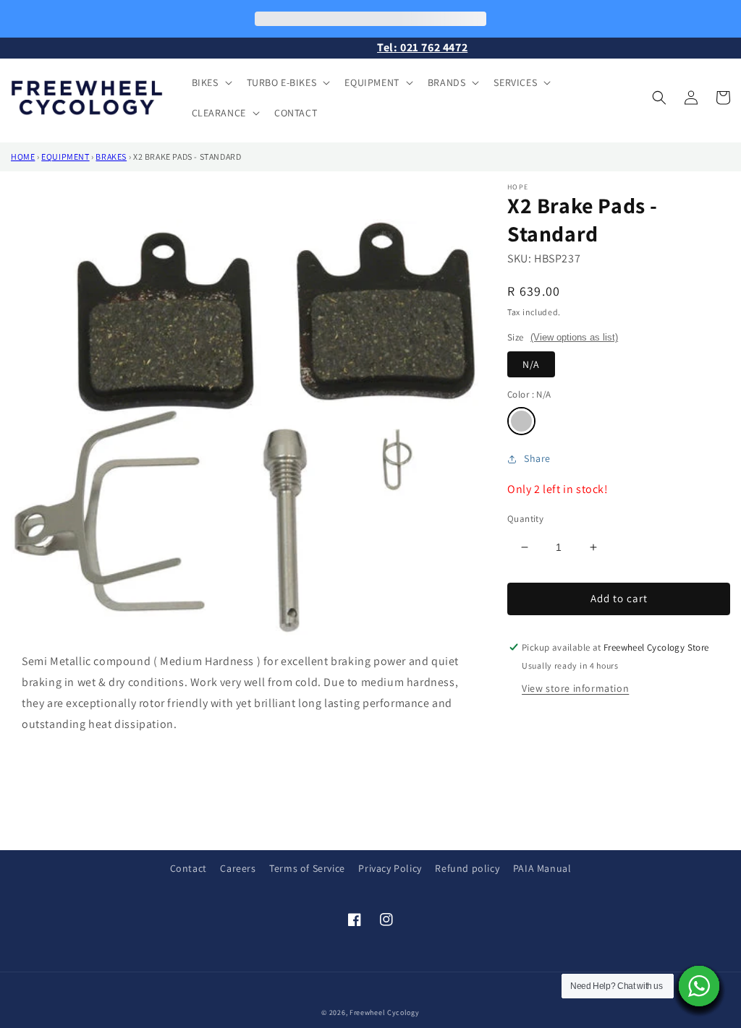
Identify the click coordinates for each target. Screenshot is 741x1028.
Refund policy (467, 868)
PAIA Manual (542, 868)
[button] (210, 82)
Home (23, 156)
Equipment (65, 156)
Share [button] (537, 458)
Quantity (525, 519)
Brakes (111, 156)
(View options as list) (574, 337)
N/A (531, 364)
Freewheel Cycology (385, 1012)
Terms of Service (307, 868)
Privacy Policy (389, 868)
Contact (188, 868)
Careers (237, 868)
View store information (575, 688)
